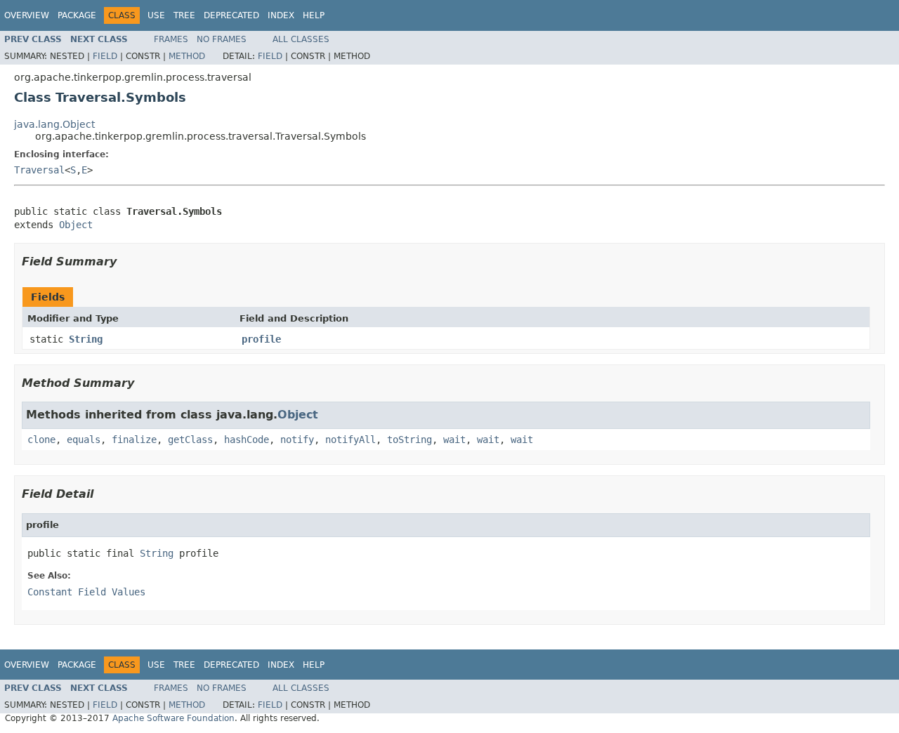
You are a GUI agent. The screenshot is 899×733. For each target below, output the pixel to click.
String (86, 339)
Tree (184, 15)
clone (41, 439)
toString (409, 439)
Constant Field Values (86, 591)
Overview (26, 15)
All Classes (301, 39)
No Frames (222, 39)
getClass (190, 439)
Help (313, 15)
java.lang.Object (54, 124)
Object (76, 224)
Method (187, 56)
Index (281, 15)
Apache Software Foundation (173, 718)
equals (83, 439)
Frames (171, 39)
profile (261, 339)
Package (77, 15)
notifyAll (350, 439)
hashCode (246, 439)
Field (105, 56)
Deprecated (231, 15)
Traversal (39, 170)
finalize (134, 439)
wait (454, 439)
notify (297, 439)
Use (156, 15)
